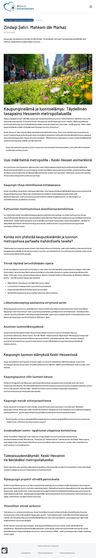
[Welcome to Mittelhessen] (19, 7)
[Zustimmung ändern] (4, 550)
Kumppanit (26, 553)
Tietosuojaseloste (45, 553)
